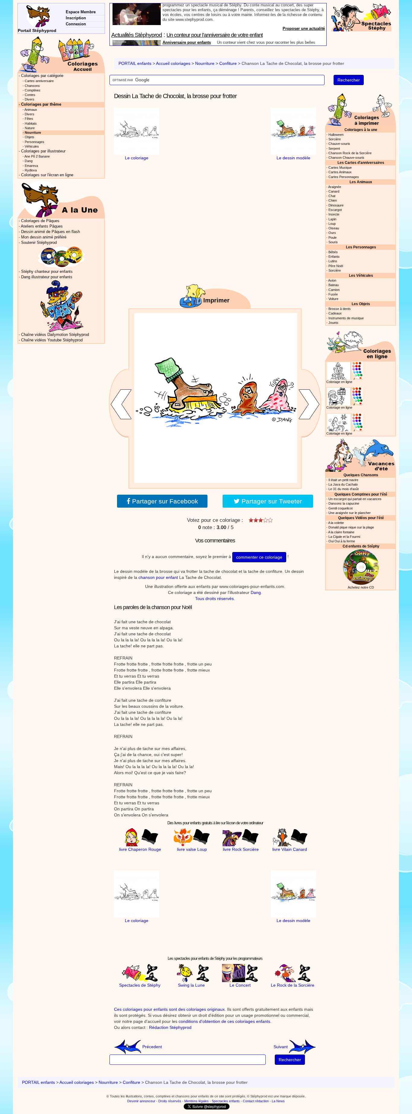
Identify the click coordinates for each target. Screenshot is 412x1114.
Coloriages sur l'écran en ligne (47, 175)
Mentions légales (196, 1101)
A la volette (336, 523)
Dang (256, 592)
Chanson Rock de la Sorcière (350, 153)
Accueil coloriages (173, 63)
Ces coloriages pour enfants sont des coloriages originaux (169, 1009)
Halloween (336, 134)
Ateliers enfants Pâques (42, 226)
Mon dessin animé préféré (43, 237)
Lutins (332, 261)
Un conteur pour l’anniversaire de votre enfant (214, 7)
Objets (29, 137)
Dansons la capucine (343, 503)
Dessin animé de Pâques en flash (50, 232)
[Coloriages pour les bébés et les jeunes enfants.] (360, 109)
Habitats (31, 123)
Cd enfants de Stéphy (361, 546)
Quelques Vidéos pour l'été (361, 518)
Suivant (281, 1046)
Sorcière (334, 139)
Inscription (76, 18)
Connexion (76, 24)
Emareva (31, 166)
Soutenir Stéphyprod (39, 243)
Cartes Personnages (343, 177)
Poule (332, 237)
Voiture (333, 299)
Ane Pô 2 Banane (37, 156)
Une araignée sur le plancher (349, 513)
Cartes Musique (340, 167)
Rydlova (31, 170)
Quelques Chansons (361, 475)
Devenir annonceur (141, 1101)
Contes (30, 95)
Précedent (151, 1046)
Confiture (228, 63)
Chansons (32, 86)
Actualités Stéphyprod (136, 7)
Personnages (34, 142)
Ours (332, 233)
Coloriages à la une (360, 130)
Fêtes (29, 118)
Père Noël (335, 266)
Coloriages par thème (41, 104)
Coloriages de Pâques (40, 221)
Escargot (335, 210)
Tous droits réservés (214, 598)
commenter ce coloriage (259, 557)
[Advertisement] (215, 145)
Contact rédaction (256, 1101)
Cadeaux (335, 313)
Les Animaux (361, 182)
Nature (30, 128)
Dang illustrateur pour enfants (46, 277)
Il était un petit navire (343, 480)
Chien (332, 200)
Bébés (333, 252)
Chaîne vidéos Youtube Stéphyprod (52, 340)
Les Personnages (361, 247)
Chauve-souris (339, 143)
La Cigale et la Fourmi (344, 536)
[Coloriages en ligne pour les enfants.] (360, 344)
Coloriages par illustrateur (43, 151)
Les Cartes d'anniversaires (361, 162)
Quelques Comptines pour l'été (360, 494)
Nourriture (204, 63)
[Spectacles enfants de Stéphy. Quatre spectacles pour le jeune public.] (361, 16)
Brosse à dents (339, 309)
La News (278, 1101)
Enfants (334, 256)
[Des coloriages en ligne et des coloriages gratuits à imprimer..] (61, 54)
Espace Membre (81, 12)
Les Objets (361, 304)
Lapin (332, 219)
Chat (331, 196)
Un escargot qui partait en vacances (355, 499)
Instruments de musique (346, 318)
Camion (334, 290)
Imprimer (216, 300)
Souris (333, 242)
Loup (332, 223)
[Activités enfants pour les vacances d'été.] (360, 454)
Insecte (333, 214)
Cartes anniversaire (39, 81)
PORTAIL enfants (135, 63)
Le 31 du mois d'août (343, 489)
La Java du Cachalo (343, 484)
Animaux (30, 109)
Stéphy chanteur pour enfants (47, 272)
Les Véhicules (361, 275)
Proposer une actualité (304, 42)
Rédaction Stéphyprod (170, 1027)
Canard (333, 191)
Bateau (333, 285)
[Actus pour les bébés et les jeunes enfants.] (61, 199)
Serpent (334, 148)
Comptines (32, 90)
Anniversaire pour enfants (187, 14)
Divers (29, 99)
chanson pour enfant (158, 577)
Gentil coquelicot (340, 508)
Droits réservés (169, 1101)
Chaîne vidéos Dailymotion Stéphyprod (55, 335)
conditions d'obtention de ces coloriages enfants (224, 1021)
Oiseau (333, 228)
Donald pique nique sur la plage (351, 527)
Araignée (334, 187)
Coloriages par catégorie (42, 76)
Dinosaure (336, 205)
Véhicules (32, 146)
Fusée (333, 294)
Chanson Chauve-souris (346, 157)
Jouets (333, 322)
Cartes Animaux (340, 172)
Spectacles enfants (226, 1101)
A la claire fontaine (341, 532)
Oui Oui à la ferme (341, 541)
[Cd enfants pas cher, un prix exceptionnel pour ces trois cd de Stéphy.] (61, 257)
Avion (332, 280)
